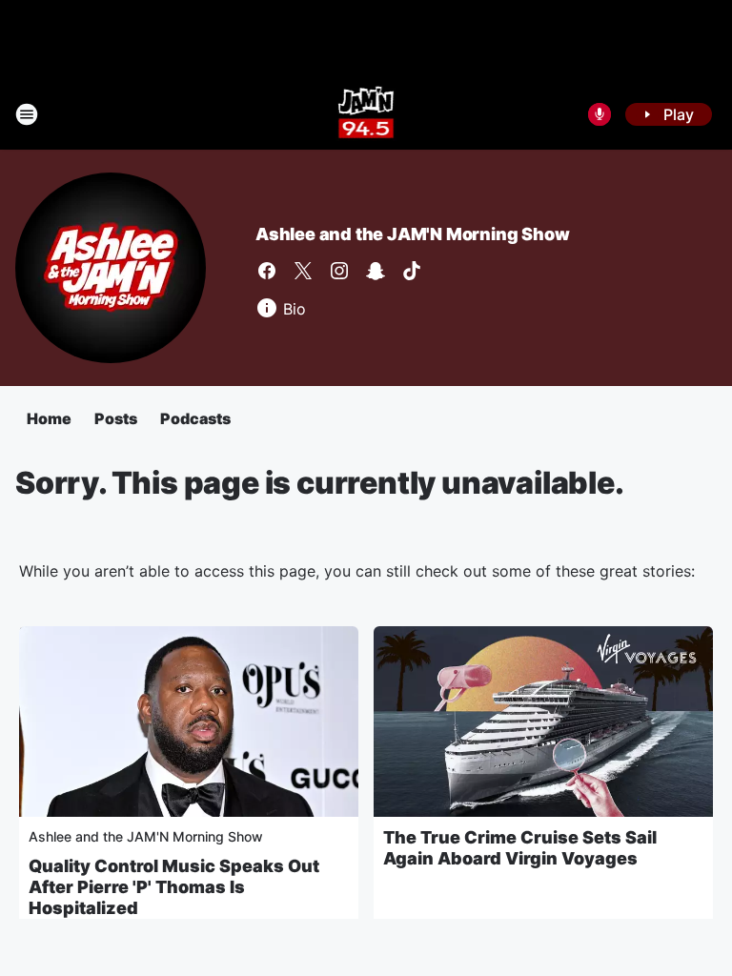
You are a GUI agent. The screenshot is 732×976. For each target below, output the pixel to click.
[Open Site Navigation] (26, 114)
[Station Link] (366, 114)
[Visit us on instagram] (339, 270)
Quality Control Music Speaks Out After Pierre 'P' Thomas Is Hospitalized (174, 887)
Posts (115, 418)
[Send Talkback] (599, 114)
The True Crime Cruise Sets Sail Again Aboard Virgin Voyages (520, 847)
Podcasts (195, 418)
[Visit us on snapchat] (375, 270)
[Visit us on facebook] (266, 270)
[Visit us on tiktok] (411, 270)
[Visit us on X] (303, 270)
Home (49, 418)
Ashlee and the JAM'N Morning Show (412, 234)
